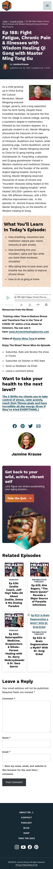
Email (6, 752)
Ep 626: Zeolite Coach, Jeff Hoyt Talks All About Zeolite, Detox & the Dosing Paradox (14, 595)
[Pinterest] (36, 847)
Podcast (14, 580)
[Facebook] (30, 847)
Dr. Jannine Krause (6, 6)
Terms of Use (32, 865)
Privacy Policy (21, 865)
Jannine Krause (21, 64)
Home (5, 21)
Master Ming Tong (23, 338)
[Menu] (47, 5)
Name (6, 737)
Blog (26, 828)
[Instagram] (17, 847)
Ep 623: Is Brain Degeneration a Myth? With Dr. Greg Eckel (39, 646)
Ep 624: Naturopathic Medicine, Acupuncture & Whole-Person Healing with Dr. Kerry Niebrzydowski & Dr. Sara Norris (14, 650)
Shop (26, 833)
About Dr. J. (26, 812)
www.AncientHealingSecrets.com (29, 331)
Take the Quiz (16, 498)
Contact (26, 817)
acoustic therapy (16, 21)
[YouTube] (23, 847)
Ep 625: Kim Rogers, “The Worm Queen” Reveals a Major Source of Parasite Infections (39, 595)
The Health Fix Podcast (39, 581)
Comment (8, 698)
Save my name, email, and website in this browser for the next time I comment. (24, 770)
